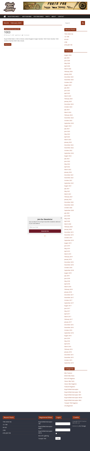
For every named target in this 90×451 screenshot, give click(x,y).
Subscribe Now (45, 231)
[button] (45, 219)
